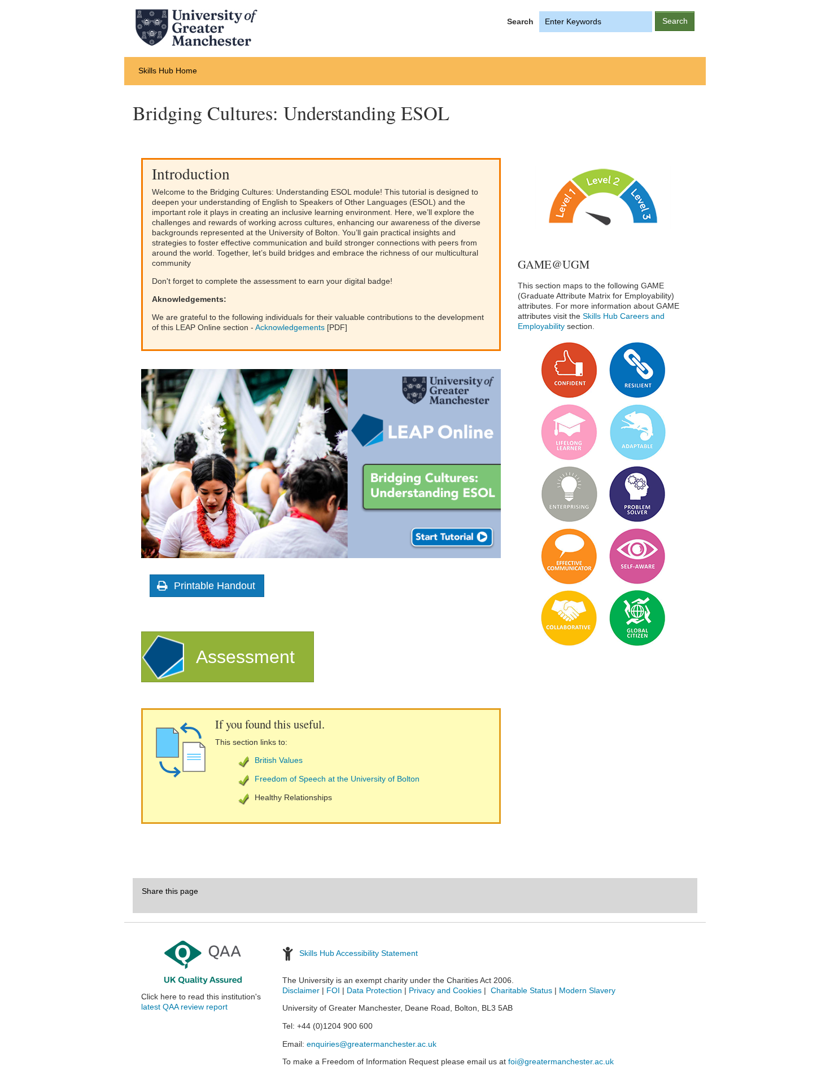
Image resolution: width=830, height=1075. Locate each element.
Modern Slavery (587, 990)
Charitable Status (520, 990)
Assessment (245, 657)
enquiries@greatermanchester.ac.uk (371, 1044)
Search (520, 21)
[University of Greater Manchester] (260, 27)
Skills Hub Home (167, 70)
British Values (279, 760)
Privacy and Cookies (445, 990)
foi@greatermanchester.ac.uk (561, 1062)
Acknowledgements (290, 327)
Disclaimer (301, 990)
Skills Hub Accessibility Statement (358, 953)
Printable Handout (214, 585)
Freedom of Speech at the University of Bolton (337, 778)
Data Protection (374, 990)
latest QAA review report (184, 1007)
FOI (333, 990)
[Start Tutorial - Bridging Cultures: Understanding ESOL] (321, 462)
